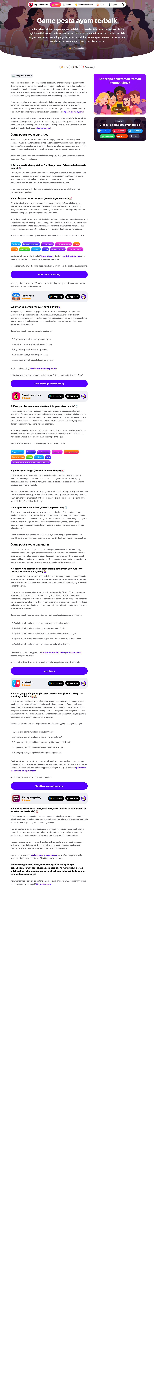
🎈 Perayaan (87, 67)
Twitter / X (137, 131)
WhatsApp (109, 136)
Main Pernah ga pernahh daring (49, 383)
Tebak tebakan (47, 256)
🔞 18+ (75, 67)
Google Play (57, 297)
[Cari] (123, 5)
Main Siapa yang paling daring (49, 786)
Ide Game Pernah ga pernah (43, 368)
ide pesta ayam (43, 128)
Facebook (105, 131)
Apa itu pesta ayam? (73, 111)
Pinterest (121, 131)
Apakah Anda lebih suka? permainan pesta (61, 652)
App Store (74, 297)
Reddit (123, 136)
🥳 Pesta (64, 67)
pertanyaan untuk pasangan (44, 855)
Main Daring (49, 671)
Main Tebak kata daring (49, 274)
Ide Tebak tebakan (71, 256)
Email (136, 136)
